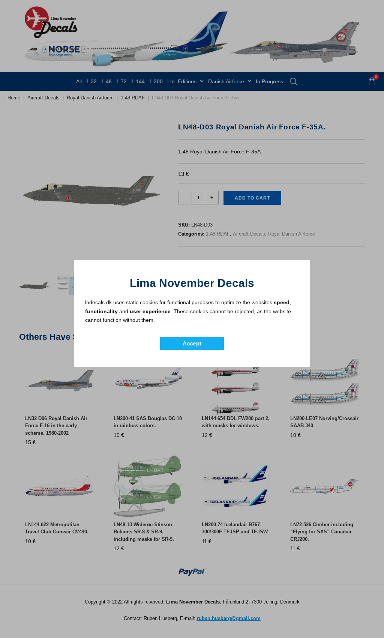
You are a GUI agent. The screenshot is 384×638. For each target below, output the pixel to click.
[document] (192, 319)
